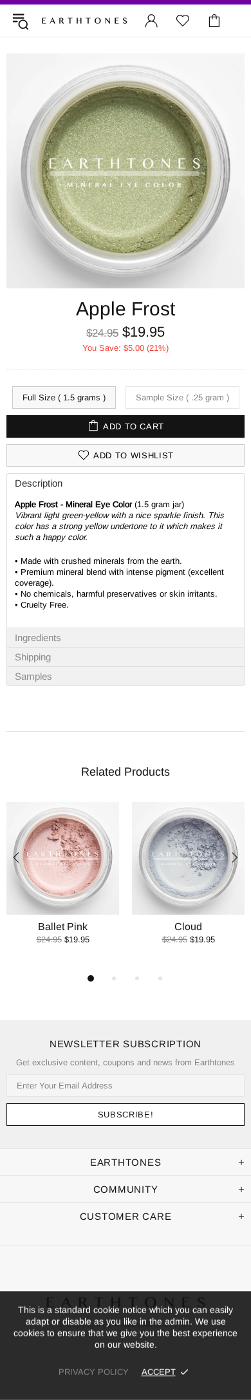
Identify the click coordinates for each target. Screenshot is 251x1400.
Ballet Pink (63, 926)
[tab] (125, 482)
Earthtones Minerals (84, 20)
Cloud (188, 926)
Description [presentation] (38, 483)
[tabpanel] (63, 886)
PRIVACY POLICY (94, 1372)
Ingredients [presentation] (38, 637)
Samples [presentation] (33, 676)
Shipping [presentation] (33, 656)
